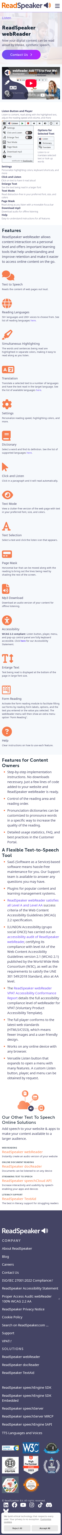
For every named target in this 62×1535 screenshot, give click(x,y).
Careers (8, 1264)
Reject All (17, 1528)
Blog (5, 1256)
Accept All (45, 1528)
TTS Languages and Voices (22, 1433)
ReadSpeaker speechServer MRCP (27, 1416)
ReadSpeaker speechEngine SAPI (27, 1424)
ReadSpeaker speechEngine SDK (26, 1387)
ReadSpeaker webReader (21, 1356)
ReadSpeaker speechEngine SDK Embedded (26, 1398)
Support (8, 1333)
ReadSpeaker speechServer (22, 1408)
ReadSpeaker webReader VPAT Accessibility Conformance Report (31, 993)
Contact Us (19, 54)
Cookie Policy (12, 1317)
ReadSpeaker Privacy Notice (23, 1309)
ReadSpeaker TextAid (18, 1372)
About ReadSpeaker (17, 1248)
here (33, 320)
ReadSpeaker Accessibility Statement (30, 1288)
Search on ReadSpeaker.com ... (25, 1325)
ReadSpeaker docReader (20, 1365)
